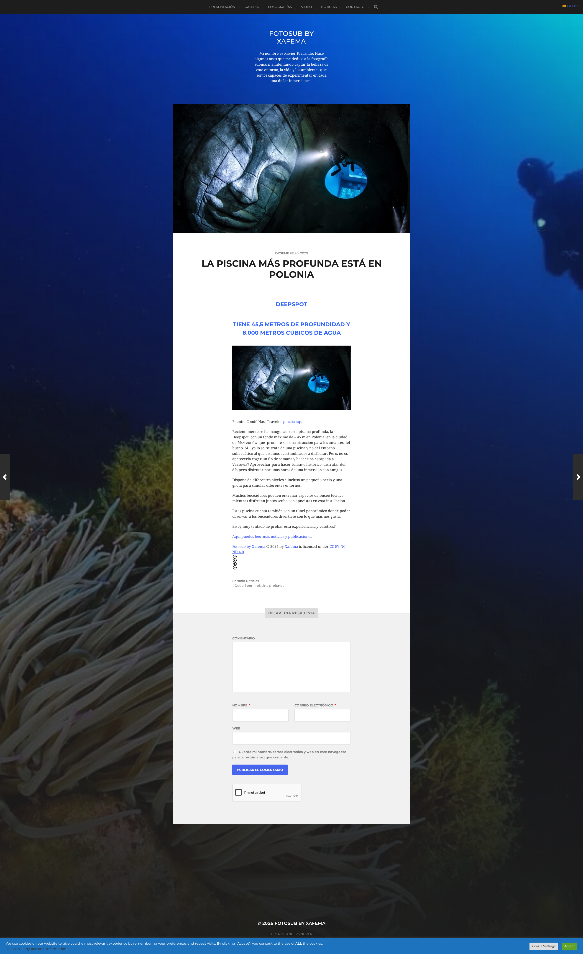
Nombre (241, 705)
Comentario (243, 638)
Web (236, 728)
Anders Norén (299, 934)
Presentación (222, 7)
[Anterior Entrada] (5, 477)
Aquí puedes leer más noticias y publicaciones (272, 536)
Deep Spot (243, 586)
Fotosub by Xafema (248, 546)
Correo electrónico (315, 705)
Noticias (329, 7)
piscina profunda (270, 586)
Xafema (291, 546)
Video (306, 7)
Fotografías (280, 7)
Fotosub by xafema (291, 37)
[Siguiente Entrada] (578, 477)
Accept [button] (569, 946)
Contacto (355, 7)
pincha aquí (293, 421)
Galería (252, 7)
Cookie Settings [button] (543, 946)
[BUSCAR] (376, 7)
